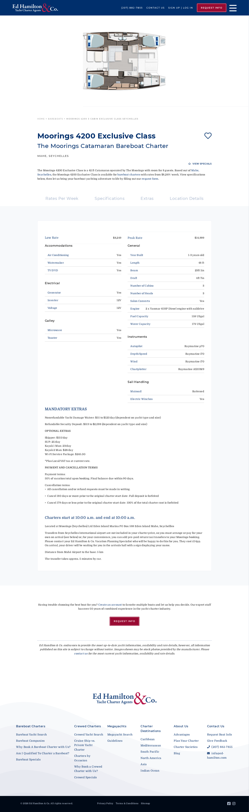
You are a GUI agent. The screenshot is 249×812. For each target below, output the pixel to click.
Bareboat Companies (30, 740)
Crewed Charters (87, 726)
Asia (144, 764)
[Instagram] (234, 804)
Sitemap (145, 803)
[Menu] (232, 8)
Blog (177, 753)
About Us (181, 726)
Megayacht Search (120, 734)
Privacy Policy (105, 803)
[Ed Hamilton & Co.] (35, 7)
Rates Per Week (62, 198)
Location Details (186, 198)
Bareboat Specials (28, 759)
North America (151, 758)
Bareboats (55, 119)
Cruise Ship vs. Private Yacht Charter (84, 745)
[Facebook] (229, 804)
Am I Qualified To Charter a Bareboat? (42, 753)
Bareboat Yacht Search (31, 734)
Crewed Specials (85, 777)
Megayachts (116, 726)
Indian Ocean (150, 770)
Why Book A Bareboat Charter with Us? (43, 747)
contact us (80, 653)
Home (41, 119)
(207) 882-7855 (132, 7)
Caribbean (148, 739)
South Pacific (150, 751)
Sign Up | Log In (180, 7)
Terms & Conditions (127, 803)
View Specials (202, 163)
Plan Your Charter (186, 740)
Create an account (110, 604)
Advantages (182, 734)
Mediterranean (151, 745)
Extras (147, 198)
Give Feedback (217, 740)
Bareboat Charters (30, 726)
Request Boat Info (219, 734)
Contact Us (155, 7)
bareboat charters (128, 174)
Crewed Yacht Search (88, 734)
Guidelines (114, 740)
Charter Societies (186, 747)
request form (150, 178)
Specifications (109, 198)
